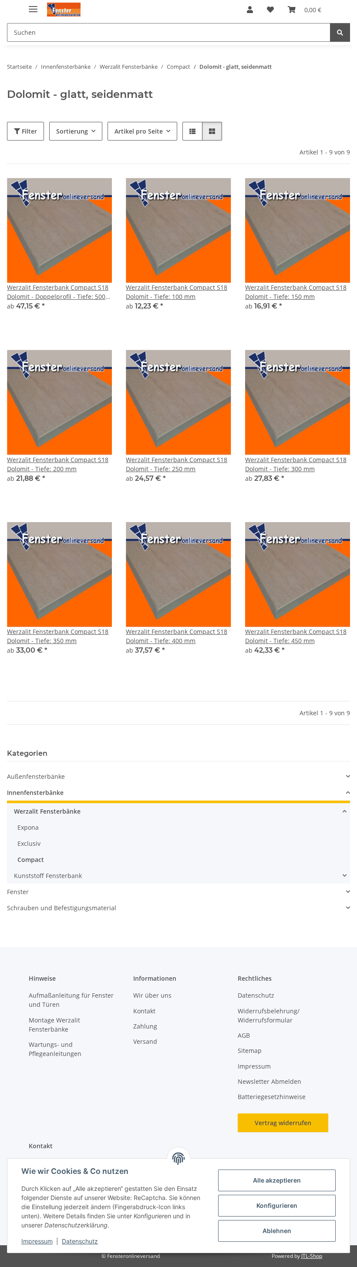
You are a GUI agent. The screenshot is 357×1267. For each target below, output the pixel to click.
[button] (250, 9)
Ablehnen (277, 1230)
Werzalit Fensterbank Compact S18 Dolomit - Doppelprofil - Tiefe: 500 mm (57, 292)
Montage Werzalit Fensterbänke (54, 1024)
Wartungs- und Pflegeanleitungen (55, 1049)
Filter (28, 131)
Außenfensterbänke (36, 776)
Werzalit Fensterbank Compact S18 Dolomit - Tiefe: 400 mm (176, 636)
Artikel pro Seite (139, 131)
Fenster (18, 892)
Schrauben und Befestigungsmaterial (61, 908)
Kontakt (144, 1011)
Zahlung (145, 1026)
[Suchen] (340, 32)
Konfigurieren (276, 1205)
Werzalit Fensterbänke (47, 811)
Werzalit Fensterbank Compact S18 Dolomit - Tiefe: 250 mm (176, 464)
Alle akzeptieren (277, 1180)
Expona (28, 827)
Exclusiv (28, 843)
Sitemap (250, 1050)
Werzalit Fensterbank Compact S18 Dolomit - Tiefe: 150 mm (296, 292)
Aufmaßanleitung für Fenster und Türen (71, 1000)
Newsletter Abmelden (269, 1081)
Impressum (37, 1241)
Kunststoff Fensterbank (48, 875)
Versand (145, 1041)
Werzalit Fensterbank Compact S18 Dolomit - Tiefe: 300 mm (296, 464)
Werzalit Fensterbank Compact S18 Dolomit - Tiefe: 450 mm (296, 636)
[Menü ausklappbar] (33, 5)
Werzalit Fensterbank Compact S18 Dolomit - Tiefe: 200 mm (57, 464)
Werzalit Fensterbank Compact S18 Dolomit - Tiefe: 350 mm (57, 636)
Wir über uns (152, 995)
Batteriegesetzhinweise (272, 1097)
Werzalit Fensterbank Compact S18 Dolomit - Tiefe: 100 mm (176, 292)
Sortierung (72, 131)
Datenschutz (80, 1241)
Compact (30, 859)
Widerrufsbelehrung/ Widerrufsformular (269, 1015)
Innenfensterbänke (35, 792)
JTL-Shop (311, 1256)
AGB (244, 1035)
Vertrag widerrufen (283, 1123)
